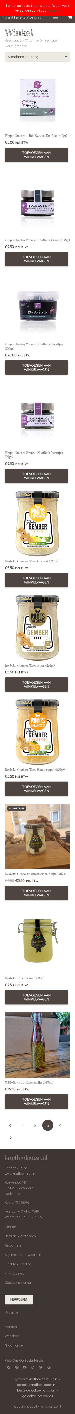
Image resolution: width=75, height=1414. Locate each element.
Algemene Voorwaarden (23, 1255)
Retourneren (14, 1245)
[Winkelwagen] (70, 17)
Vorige (10, 1125)
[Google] (49, 1367)
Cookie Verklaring (18, 1283)
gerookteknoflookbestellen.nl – (37, 1379)
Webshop (12, 1336)
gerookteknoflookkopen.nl (36, 1385)
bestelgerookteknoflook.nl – (37, 1390)
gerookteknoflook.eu (37, 1396)
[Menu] (56, 17)
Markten (11, 1327)
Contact (11, 1227)
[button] (36, 155)
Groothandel (14, 1345)
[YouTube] (25, 1367)
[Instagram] (17, 1367)
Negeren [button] (53, 10)
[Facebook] (9, 1367)
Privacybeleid (14, 1273)
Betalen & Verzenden (20, 1236)
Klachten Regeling (18, 1264)
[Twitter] (41, 1367)
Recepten (12, 1312)
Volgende (10, 1137)
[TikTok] (33, 1367)
